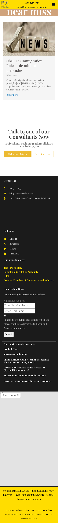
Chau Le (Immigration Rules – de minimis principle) (24, 65)
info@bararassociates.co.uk (32, 7)
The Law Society (13, 267)
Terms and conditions (14, 510)
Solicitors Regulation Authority (21, 271)
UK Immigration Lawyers (16, 490)
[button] (29, 268)
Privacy (27, 510)
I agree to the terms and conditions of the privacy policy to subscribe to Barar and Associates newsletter (26, 324)
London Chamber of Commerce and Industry (29, 280)
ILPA (6, 276)
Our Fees (48, 514)
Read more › (12, 94)
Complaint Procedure (28, 518)
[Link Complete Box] (29, 348)
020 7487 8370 (32, 2)
